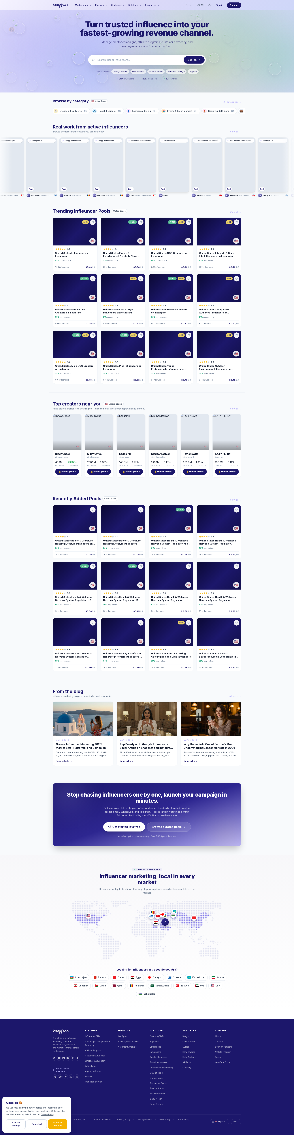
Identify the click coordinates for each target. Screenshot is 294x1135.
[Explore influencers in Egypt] (156, 922)
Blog (185, 1036)
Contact (219, 1041)
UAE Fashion (138, 71)
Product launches (158, 1057)
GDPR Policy (164, 1119)
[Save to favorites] (93, 222)
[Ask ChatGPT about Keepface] (55, 1076)
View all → (235, 131)
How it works (189, 1052)
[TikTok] (77, 1058)
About (218, 1036)
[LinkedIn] (63, 1058)
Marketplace (82, 5)
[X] (72, 1058)
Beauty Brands (157, 1088)
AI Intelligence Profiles (128, 1041)
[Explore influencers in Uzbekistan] (173, 915)
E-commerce (156, 1078)
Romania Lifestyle (176, 71)
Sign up (234, 5)
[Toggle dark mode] (209, 5)
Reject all (37, 1124)
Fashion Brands (157, 1093)
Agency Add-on (93, 1071)
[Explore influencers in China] (194, 918)
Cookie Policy (183, 1119)
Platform (99, 5)
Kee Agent (123, 1036)
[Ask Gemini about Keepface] (66, 1076)
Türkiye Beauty (120, 71)
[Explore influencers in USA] (88, 916)
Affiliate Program (93, 1050)
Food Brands (156, 1104)
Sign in (219, 5)
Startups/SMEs (157, 1036)
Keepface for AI (222, 1062)
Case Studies (189, 1041)
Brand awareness (158, 1062)
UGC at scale (156, 1073)
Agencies (154, 1041)
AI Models (116, 5)
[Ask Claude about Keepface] (60, 1076)
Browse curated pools (167, 826)
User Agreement (144, 1119)
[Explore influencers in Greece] (151, 916)
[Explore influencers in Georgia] (162, 914)
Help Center (188, 1057)
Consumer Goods (158, 1083)
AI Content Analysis (127, 1047)
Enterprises (155, 1047)
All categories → (232, 102)
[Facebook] (68, 1058)
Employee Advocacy (95, 1061)
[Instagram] (54, 1058)
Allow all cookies (57, 1124)
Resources (150, 5)
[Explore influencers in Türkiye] (158, 916)
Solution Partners (223, 1047)
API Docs (187, 1062)
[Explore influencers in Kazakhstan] (174, 911)
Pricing (218, 1057)
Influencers (155, 1052)
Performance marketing (161, 1067)
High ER (193, 71)
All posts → (235, 696)
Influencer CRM (92, 1036)
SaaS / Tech (156, 1099)
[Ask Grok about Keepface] (71, 1076)
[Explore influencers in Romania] (153, 912)
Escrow (88, 1076)
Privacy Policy (123, 1119)
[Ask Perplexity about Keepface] (77, 1076)
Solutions (133, 5)
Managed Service (93, 1081)
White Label (90, 1066)
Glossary (187, 1067)
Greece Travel (156, 71)
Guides (186, 1047)
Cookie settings (15, 1124)
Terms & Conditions (101, 1119)
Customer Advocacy (95, 1055)
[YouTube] (59, 1058)
